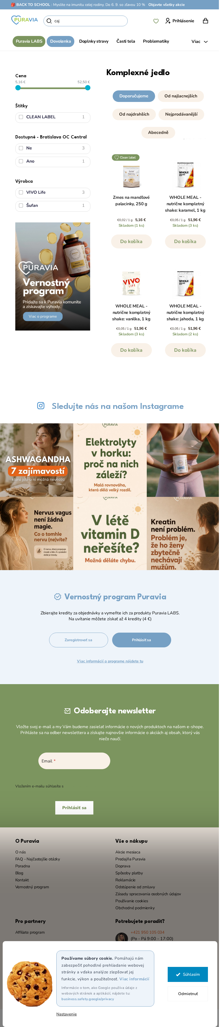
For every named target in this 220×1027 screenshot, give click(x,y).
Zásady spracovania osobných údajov (146, 891)
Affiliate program (28, 929)
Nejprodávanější (179, 114)
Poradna (20, 863)
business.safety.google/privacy (86, 999)
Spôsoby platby (127, 870)
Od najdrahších (132, 114)
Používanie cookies (129, 898)
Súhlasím (189, 974)
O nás (18, 849)
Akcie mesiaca (125, 849)
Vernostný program (30, 884)
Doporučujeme (132, 96)
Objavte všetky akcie (164, 4)
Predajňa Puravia (128, 856)
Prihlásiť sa (139, 637)
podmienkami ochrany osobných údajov (97, 783)
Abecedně (156, 132)
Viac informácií (132, 979)
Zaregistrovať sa (76, 637)
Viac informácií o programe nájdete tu (108, 658)
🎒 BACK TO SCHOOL (28, 4)
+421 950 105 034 (146, 929)
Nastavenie (64, 1014)
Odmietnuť (186, 993)
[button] (156, 113)
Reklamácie (123, 877)
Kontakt (20, 877)
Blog (17, 870)
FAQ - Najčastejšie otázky (35, 856)
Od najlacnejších (179, 96)
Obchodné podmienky (133, 905)
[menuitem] (26, 41)
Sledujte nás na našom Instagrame (116, 406)
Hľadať (135, 21)
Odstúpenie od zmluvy (133, 884)
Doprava (121, 863)
